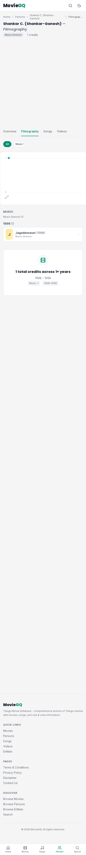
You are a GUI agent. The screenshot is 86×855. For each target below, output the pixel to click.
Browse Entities (13, 809)
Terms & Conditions (16, 767)
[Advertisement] (43, 82)
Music (20, 144)
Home (6, 16)
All (7, 144)
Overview (9, 131)
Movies (8, 730)
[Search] (70, 5)
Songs (47, 131)
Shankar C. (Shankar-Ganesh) (42, 17)
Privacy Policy (12, 772)
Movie (14, 5)
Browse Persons (14, 804)
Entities (7, 751)
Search (8, 814)
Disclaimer (10, 777)
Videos (62, 131)
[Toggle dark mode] (79, 5)
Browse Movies (13, 799)
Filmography (30, 131)
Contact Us (10, 783)
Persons (20, 16)
